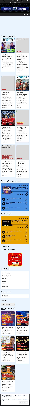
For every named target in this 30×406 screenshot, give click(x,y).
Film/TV (8, 318)
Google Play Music (6, 275)
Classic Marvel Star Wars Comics (7, 119)
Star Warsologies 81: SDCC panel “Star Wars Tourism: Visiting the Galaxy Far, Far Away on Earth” (22, 355)
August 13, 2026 (5, 390)
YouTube (14, 0)
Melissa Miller (20, 360)
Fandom (18, 343)
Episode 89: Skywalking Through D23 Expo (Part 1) (22, 94)
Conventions (5, 317)
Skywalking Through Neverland (6, 322)
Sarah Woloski (5, 59)
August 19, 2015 (20, 98)
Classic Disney (5, 315)
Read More (4, 69)
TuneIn (4, 281)
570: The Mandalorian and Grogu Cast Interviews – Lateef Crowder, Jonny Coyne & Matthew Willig (7, 384)
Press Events (8, 346)
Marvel (4, 320)
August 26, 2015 (5, 61)
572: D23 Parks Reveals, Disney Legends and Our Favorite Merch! (7, 329)
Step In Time (19, 158)
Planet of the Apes (20, 122)
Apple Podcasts (24, 0)
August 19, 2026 (20, 333)
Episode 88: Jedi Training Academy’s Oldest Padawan (7, 129)
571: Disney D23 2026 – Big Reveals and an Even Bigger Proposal (22, 329)
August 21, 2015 (20, 62)
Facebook (9, 0)
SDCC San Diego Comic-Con (7, 348)
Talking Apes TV (20, 123)
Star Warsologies (20, 349)
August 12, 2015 (5, 133)
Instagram (4, 0)
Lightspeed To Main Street (7, 120)
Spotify (19, 2)
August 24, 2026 (6, 333)
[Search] (27, 14)
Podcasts (4, 51)
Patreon (19, 0)
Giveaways (19, 51)
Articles (4, 89)
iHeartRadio (5, 286)
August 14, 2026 (20, 361)
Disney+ (4, 318)
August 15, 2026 (5, 360)
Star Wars (4, 324)
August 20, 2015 (6, 97)
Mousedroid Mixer (6, 122)
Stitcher (4, 283)
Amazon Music (13, 2)
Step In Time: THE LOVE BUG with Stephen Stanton (21, 163)
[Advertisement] (15, 25)
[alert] (15, 249)
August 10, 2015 (20, 131)
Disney (9, 317)
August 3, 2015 (20, 168)
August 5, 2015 (5, 166)
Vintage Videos (10, 158)
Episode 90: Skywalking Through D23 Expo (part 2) (7, 56)
